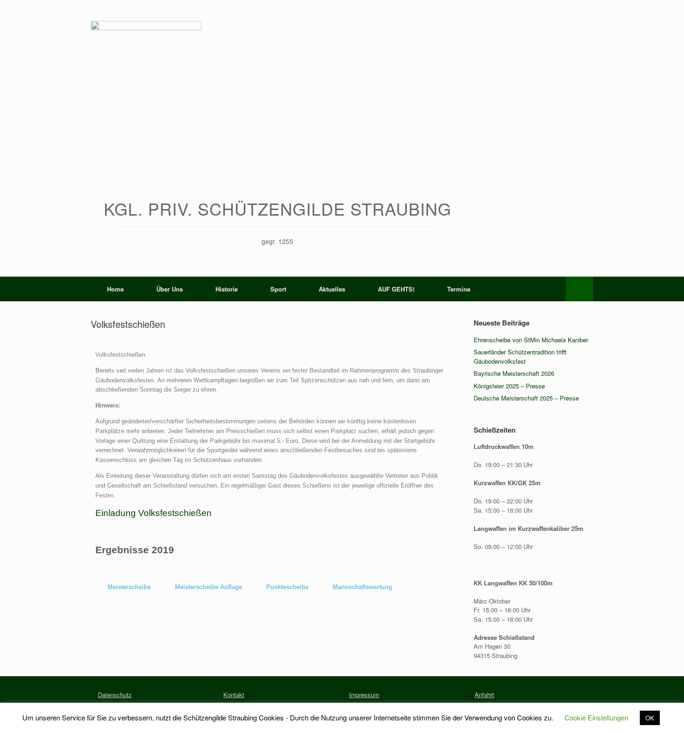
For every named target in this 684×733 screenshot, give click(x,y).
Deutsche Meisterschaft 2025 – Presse (526, 398)
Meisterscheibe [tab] (129, 587)
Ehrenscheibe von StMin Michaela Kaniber (531, 339)
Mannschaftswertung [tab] (362, 587)
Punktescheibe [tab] (287, 587)
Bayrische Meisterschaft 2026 (514, 373)
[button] (579, 289)
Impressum (364, 694)
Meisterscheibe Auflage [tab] (208, 587)
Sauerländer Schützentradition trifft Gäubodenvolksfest (520, 356)
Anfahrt (484, 694)
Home (115, 289)
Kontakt (233, 694)
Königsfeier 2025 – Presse (509, 385)
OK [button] (649, 717)
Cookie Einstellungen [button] (596, 717)
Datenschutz (115, 694)
